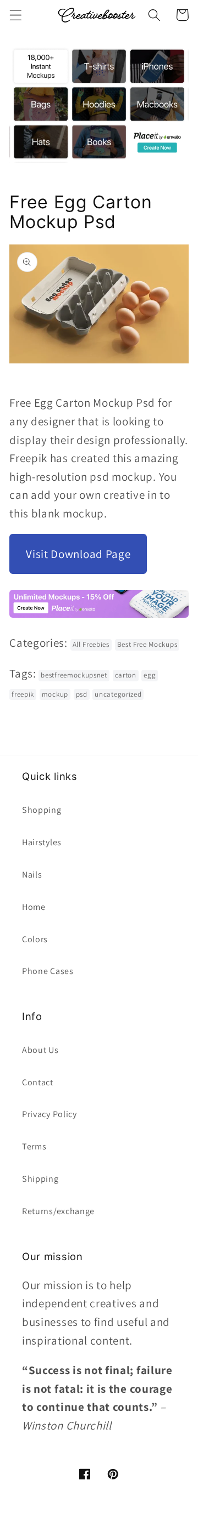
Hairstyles (42, 842)
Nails (32, 874)
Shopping (42, 810)
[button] (16, 15)
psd (81, 694)
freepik (23, 694)
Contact (37, 1082)
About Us (40, 1050)
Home (34, 907)
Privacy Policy (49, 1114)
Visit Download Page (78, 553)
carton (125, 675)
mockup (55, 694)
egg (150, 675)
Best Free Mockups (147, 644)
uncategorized (118, 694)
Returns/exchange (58, 1211)
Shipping (40, 1179)
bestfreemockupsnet (74, 675)
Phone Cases (48, 971)
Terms (34, 1146)
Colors (35, 939)
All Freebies (91, 644)
